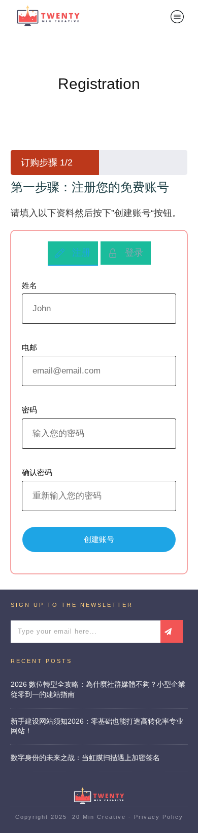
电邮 (29, 347)
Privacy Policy (158, 817)
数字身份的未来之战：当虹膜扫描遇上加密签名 (85, 758)
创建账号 (99, 539)
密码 (29, 409)
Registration (99, 83)
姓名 (29, 285)
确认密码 (37, 472)
